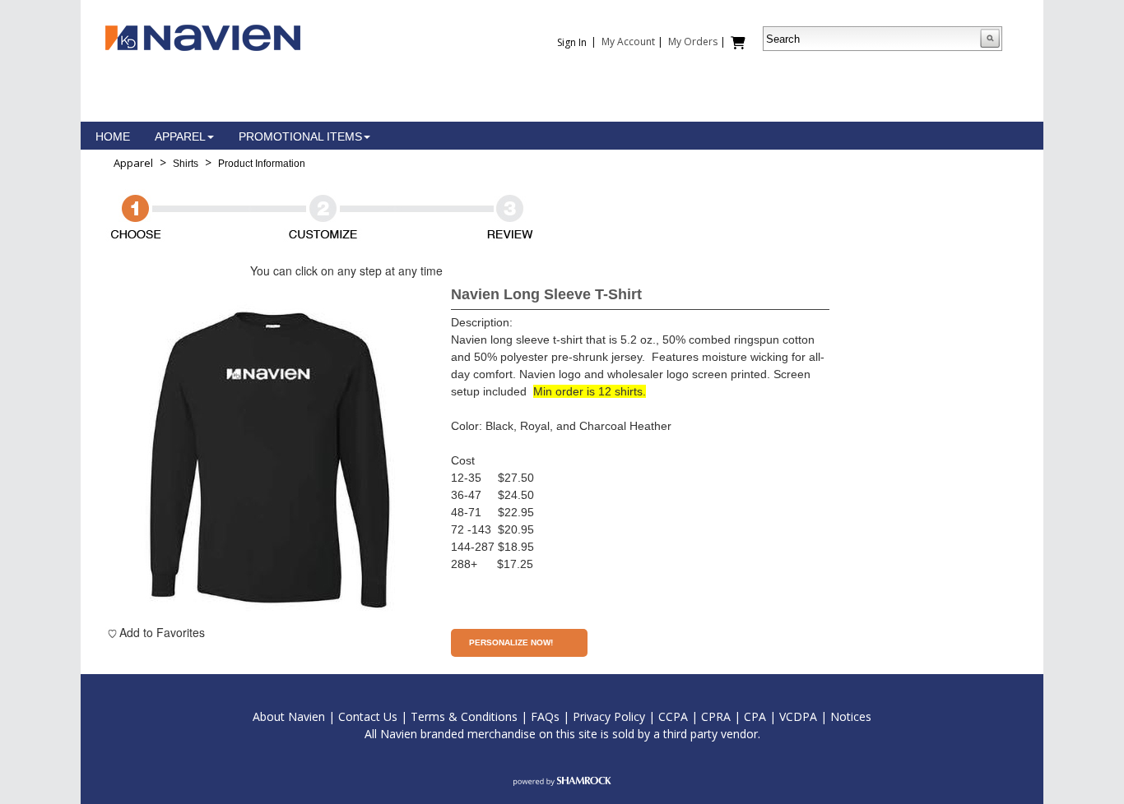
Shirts (185, 163)
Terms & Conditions (464, 716)
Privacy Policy (609, 716)
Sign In (572, 42)
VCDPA (798, 716)
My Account (628, 42)
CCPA (673, 716)
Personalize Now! (511, 642)
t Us (386, 716)
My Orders (693, 42)
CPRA (716, 716)
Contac (357, 716)
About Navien (289, 716)
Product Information (261, 163)
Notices (850, 716)
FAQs (545, 716)
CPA (755, 716)
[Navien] (202, 36)
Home (112, 136)
